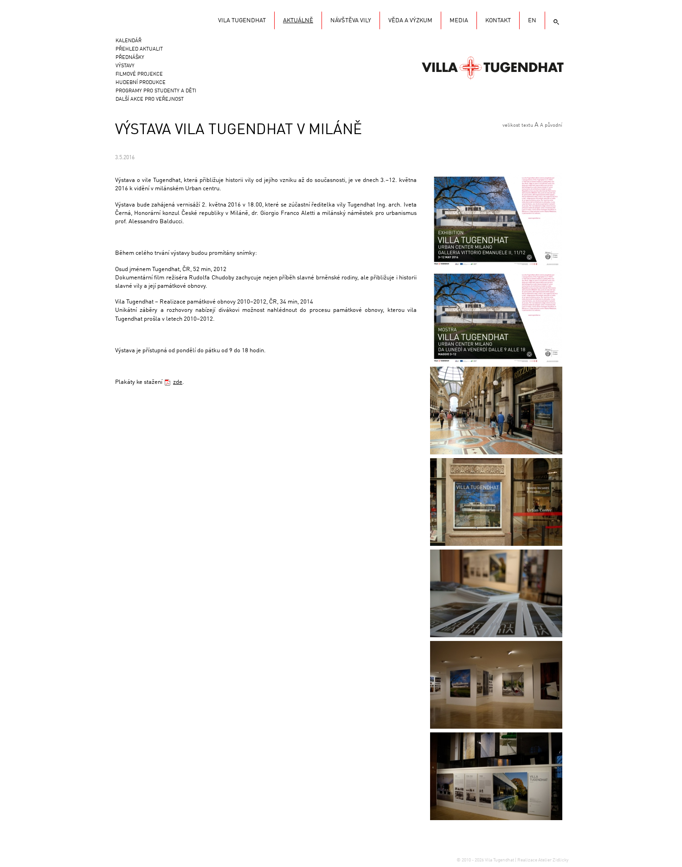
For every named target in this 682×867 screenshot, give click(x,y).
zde (177, 382)
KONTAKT (498, 21)
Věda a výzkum (410, 21)
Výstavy (125, 66)
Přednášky (130, 57)
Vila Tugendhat (493, 67)
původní (553, 125)
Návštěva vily (350, 21)
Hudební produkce (141, 82)
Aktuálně (298, 21)
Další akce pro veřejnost (150, 99)
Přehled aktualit (139, 49)
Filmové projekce (139, 74)
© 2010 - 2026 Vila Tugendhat (486, 860)
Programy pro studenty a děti (156, 91)
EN (532, 21)
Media (459, 21)
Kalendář (129, 41)
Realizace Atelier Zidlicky (542, 860)
